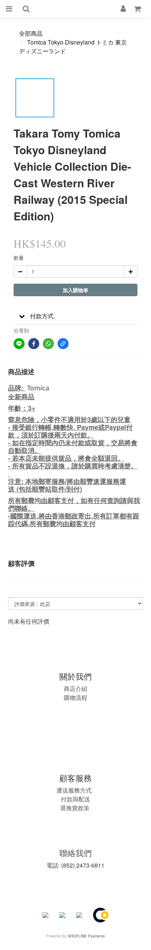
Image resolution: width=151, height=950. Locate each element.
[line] (19, 343)
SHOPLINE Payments (86, 936)
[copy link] (63, 343)
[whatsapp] (48, 343)
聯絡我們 (75, 852)
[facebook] (33, 343)
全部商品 (31, 33)
